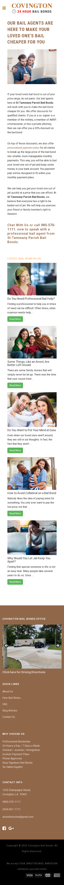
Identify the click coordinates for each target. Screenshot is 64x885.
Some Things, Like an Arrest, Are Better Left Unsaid (28, 363)
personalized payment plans (23, 147)
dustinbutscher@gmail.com (17, 816)
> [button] (57, 645)
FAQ (4, 704)
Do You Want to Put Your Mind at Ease (31, 430)
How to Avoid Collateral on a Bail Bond (31, 493)
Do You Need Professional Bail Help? (31, 298)
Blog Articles (9, 710)
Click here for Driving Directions (23, 672)
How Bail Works (11, 697)
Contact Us (8, 716)
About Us (7, 691)
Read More (15, 319)
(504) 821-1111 (11, 809)
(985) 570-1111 (11, 801)
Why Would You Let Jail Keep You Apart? (28, 559)
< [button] (6, 645)
